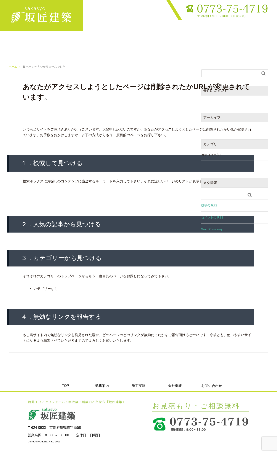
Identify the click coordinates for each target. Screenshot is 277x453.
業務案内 (200, 27)
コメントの (212, 217)
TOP (178, 27)
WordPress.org (211, 229)
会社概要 (242, 27)
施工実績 (221, 27)
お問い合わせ (264, 27)
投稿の (209, 205)
